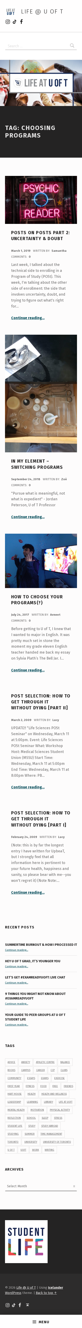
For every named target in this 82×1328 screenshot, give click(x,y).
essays (31, 1078)
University (30, 1141)
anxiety (25, 1062)
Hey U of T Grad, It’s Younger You (33, 961)
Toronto (13, 1141)
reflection (14, 1117)
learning (32, 1101)
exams (45, 1078)
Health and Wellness (54, 1093)
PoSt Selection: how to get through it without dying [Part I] (41, 819)
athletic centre (45, 1062)
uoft (23, 1149)
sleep (45, 1117)
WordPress (13, 1293)
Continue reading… (28, 318)
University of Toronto (57, 1141)
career (40, 1070)
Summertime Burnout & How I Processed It (41, 945)
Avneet (55, 614)
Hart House (15, 1093)
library (48, 1101)
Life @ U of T (42, 11)
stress (58, 1117)
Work (35, 1149)
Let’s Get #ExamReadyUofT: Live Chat (35, 977)
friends (68, 1086)
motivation (37, 1109)
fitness (30, 1086)
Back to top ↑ (46, 1293)
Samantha (59, 250)
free (55, 1086)
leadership (14, 1101)
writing (49, 1149)
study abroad (49, 1125)
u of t (11, 1149)
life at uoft (65, 1101)
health (32, 1093)
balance (65, 1062)
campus (25, 1070)
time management (51, 1133)
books (11, 1070)
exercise (59, 1078)
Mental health (16, 1109)
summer (30, 1133)
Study (31, 1125)
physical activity (60, 1109)
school (31, 1117)
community (14, 1078)
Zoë (64, 479)
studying (13, 1133)
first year (14, 1086)
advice (11, 1062)
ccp (53, 1070)
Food (43, 1086)
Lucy (55, 720)
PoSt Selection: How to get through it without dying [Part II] (41, 702)
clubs (64, 1070)
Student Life (15, 1125)
